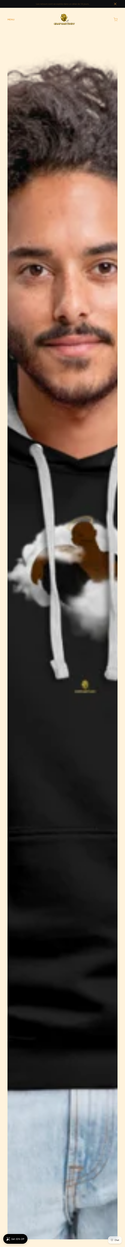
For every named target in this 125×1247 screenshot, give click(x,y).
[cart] (115, 19)
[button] (115, 4)
